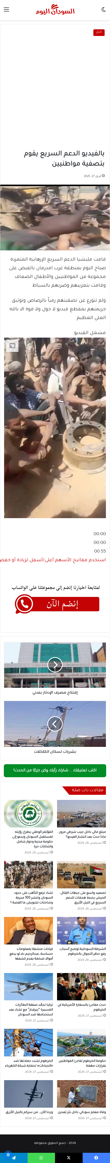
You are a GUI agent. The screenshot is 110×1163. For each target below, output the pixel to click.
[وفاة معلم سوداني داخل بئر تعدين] (81, 1094)
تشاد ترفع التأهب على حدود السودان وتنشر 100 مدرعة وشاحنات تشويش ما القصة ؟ (31, 898)
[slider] (100, 543)
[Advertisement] (55, 93)
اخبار (99, 32)
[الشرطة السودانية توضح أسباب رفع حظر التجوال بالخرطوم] (81, 930)
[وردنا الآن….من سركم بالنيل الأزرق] (28, 1094)
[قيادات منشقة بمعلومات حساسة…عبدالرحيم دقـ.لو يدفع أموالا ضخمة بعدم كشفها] (28, 930)
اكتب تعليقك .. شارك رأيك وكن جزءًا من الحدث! (55, 771)
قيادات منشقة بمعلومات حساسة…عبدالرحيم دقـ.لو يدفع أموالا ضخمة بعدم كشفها (31, 954)
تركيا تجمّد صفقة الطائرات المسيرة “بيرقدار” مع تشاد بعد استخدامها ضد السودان (31, 1010)
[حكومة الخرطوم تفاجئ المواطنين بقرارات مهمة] (81, 1042)
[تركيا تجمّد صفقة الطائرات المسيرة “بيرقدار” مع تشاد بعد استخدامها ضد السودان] (28, 987)
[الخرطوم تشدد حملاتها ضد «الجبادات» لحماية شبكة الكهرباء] (28, 1042)
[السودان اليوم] (55, 10)
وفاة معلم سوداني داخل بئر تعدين (82, 1112)
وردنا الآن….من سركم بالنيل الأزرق (29, 1112)
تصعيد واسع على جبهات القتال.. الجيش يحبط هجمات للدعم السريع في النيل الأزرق (82, 898)
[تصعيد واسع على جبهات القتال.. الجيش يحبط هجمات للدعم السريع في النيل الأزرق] (81, 874)
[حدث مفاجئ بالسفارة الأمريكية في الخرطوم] (81, 987)
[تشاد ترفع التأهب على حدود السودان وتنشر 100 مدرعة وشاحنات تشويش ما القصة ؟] (28, 874)
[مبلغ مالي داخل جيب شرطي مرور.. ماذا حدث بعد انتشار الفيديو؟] (81, 813)
